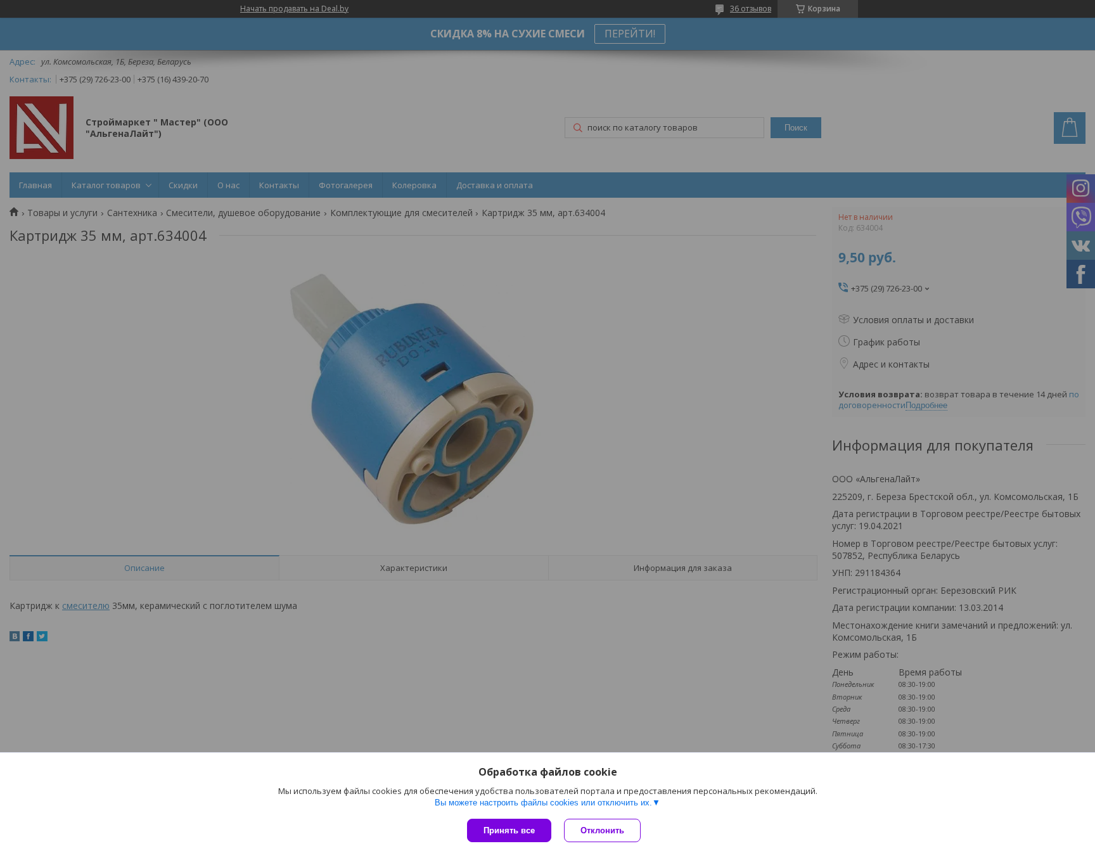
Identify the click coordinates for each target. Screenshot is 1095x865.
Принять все (509, 830)
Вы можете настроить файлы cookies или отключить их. (543, 802)
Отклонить (602, 830)
